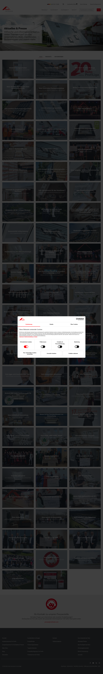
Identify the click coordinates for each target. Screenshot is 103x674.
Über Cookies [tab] (74, 324)
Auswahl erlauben (51, 353)
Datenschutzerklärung (29, 336)
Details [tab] (51, 324)
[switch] (43, 346)
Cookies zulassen (73, 353)
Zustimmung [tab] (29, 324)
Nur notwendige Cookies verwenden (29, 353)
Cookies (35, 336)
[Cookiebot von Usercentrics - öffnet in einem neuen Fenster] (77, 319)
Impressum (21, 336)
